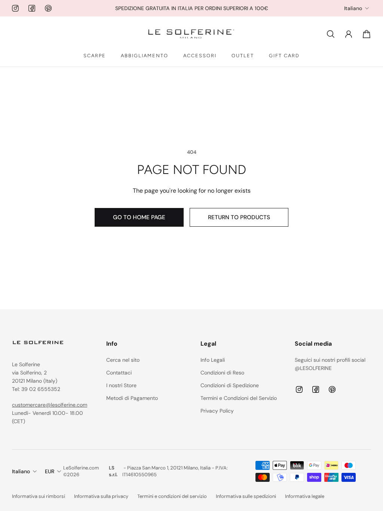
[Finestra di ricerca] (331, 34)
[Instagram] (15, 8)
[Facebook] (32, 8)
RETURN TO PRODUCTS (239, 217)
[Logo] (191, 34)
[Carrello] (367, 34)
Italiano (353, 8)
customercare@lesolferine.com (49, 404)
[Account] (349, 34)
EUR (49, 471)
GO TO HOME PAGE (139, 217)
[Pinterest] (48, 8)
